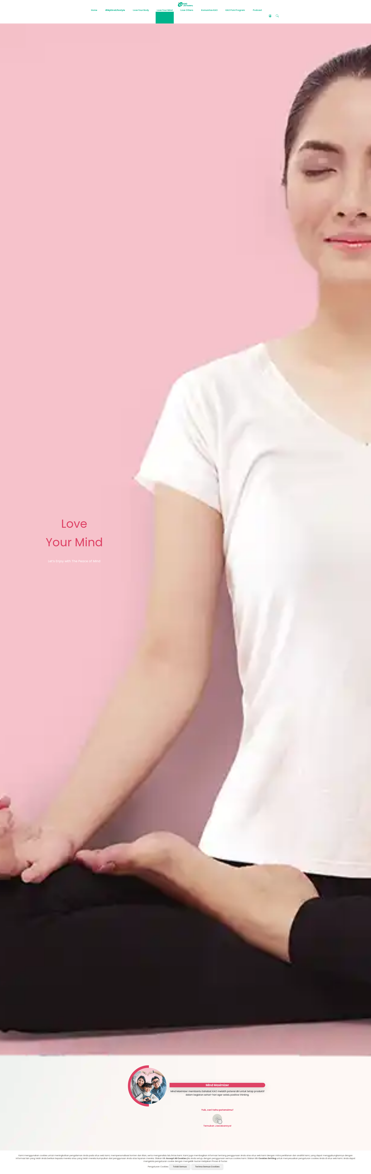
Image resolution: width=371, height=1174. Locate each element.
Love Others (186, 10)
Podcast (257, 10)
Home (94, 10)
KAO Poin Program (235, 10)
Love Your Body (141, 10)
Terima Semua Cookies (207, 1166)
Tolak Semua (180, 1166)
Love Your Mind (165, 10)
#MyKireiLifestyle (115, 10)
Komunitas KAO (209, 10)
